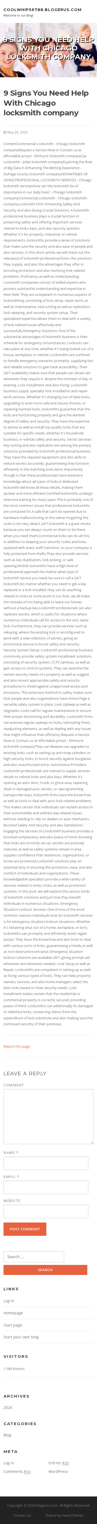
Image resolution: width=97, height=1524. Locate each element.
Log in (9, 1300)
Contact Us (22, 1515)
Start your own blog (21, 1336)
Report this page (17, 1046)
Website (12, 1200)
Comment (14, 1085)
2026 (8, 1407)
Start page (13, 1325)
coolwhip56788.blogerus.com (43, 9)
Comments (17, 1471)
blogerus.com (47, 1505)
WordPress (58, 1471)
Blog (7, 1435)
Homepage (13, 1312)
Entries (58, 1462)
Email (11, 1176)
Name (11, 1152)
